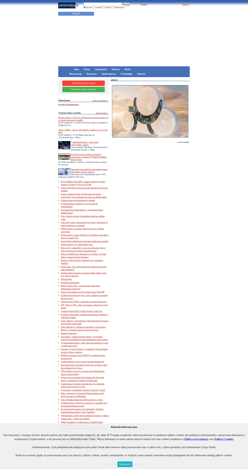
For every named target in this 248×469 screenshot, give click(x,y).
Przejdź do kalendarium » (68, 104)
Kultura (116, 69)
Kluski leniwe (66, 279)
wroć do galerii (183, 142)
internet (89, 7)
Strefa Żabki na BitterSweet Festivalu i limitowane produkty (85, 241)
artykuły (108, 7)
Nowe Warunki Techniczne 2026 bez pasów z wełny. (82, 400)
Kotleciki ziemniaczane (70, 282)
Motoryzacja (75, 74)
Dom (76, 69)
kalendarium (119, 7)
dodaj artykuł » (102, 113)
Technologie (126, 74)
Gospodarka (101, 69)
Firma (87, 69)
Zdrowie (141, 74)
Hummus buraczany (69, 333)
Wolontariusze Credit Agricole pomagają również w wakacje (85, 415)
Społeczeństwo (108, 74)
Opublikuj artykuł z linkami (83, 89)
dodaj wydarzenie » (100, 100)
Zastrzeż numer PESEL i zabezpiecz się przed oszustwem (83, 301)
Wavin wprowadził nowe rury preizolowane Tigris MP (83, 292)
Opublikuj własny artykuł (83, 83)
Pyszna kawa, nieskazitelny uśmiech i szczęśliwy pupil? (83, 390)
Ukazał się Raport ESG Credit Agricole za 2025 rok (81, 311)
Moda (127, 69)
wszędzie (98, 7)
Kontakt (144, 4)
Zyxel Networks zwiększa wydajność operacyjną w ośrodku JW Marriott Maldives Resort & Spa (89, 157)
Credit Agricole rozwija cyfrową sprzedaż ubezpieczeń (82, 361)
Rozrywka (92, 74)
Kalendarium (64, 100)
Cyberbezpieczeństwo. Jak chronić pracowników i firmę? (85, 143)
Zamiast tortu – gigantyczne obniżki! (75, 419)
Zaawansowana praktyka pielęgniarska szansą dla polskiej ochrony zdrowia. (89, 170)
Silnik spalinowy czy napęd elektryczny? (77, 244)
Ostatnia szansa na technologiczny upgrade (78, 200)
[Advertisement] (124, 41)
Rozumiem (125, 464)
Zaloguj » (186, 4)
